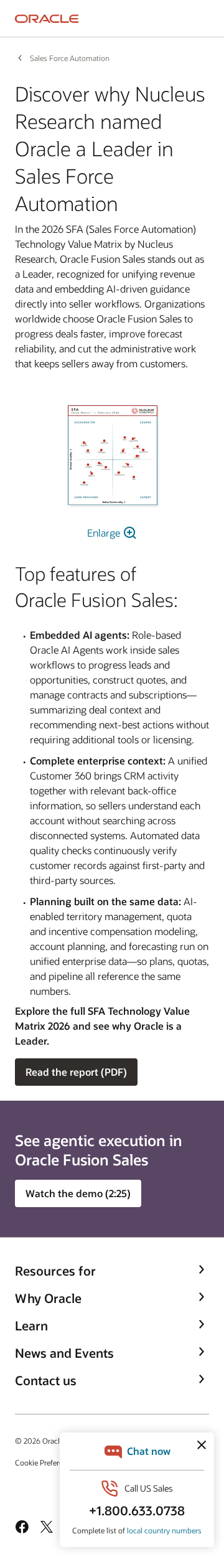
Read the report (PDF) (76, 1071)
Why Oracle (48, 1298)
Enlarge (105, 532)
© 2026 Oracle (39, 1441)
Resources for (55, 1271)
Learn (31, 1325)
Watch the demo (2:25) (78, 1193)
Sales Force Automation (70, 58)
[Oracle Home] (47, 18)
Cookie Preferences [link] (46, 1462)
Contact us (46, 1380)
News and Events (64, 1353)
